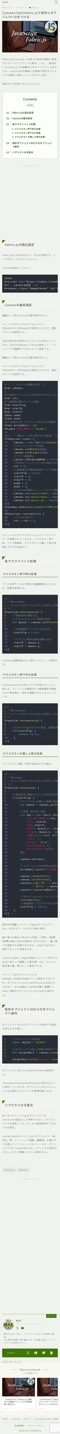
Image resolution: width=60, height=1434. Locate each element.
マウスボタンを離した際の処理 (30, 136)
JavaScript (15, 1419)
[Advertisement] (30, 200)
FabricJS (34, 7)
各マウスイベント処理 (23, 124)
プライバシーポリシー (36, 1425)
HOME (4, 1419)
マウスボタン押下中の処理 (28, 132)
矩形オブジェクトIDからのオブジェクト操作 (32, 144)
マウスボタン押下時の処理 (28, 128)
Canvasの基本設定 (22, 118)
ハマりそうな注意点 (22, 152)
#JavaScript (9, 1170)
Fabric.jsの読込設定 (23, 112)
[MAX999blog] (5, 2)
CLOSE (30, 105)
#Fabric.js (23, 1170)
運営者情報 (19, 1425)
